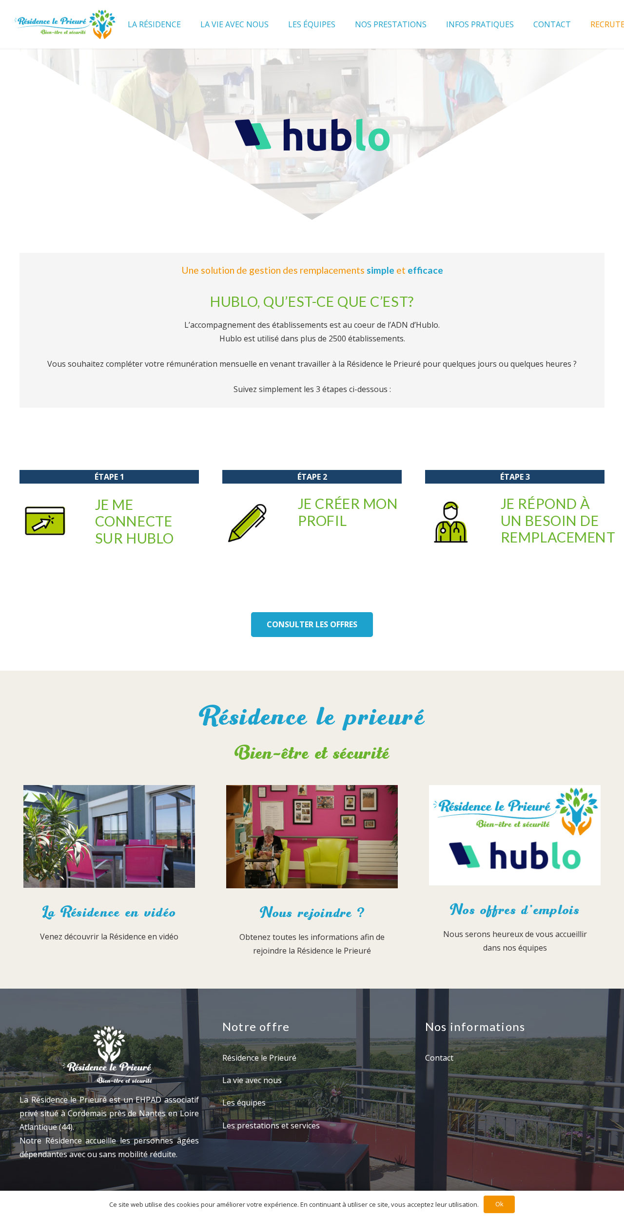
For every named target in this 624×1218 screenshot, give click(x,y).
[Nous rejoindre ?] (312, 838)
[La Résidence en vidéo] (109, 838)
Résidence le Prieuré (259, 1057)
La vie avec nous (252, 1080)
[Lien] (64, 24)
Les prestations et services (271, 1125)
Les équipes (244, 1102)
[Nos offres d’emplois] (514, 837)
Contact (439, 1057)
